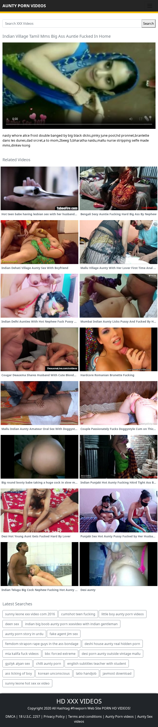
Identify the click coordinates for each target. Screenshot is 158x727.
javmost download (117, 673)
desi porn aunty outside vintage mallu (111, 653)
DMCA (10, 716)
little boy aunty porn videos (122, 614)
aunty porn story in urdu (24, 634)
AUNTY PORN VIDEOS (24, 5)
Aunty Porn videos (119, 716)
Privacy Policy (54, 716)
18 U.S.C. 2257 (29, 716)
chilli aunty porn (48, 663)
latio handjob (86, 673)
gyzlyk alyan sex (17, 663)
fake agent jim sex (64, 634)
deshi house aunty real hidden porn (112, 643)
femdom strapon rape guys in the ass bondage (41, 643)
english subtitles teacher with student (96, 663)
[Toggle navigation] (150, 6)
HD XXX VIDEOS (79, 701)
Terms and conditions (85, 716)
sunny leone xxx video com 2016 (30, 614)
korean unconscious (54, 673)
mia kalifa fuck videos (22, 653)
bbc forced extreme (60, 653)
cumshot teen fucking (78, 614)
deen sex (12, 624)
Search (148, 23)
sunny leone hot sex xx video (27, 683)
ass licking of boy (18, 673)
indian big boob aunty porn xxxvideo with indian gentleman (71, 624)
